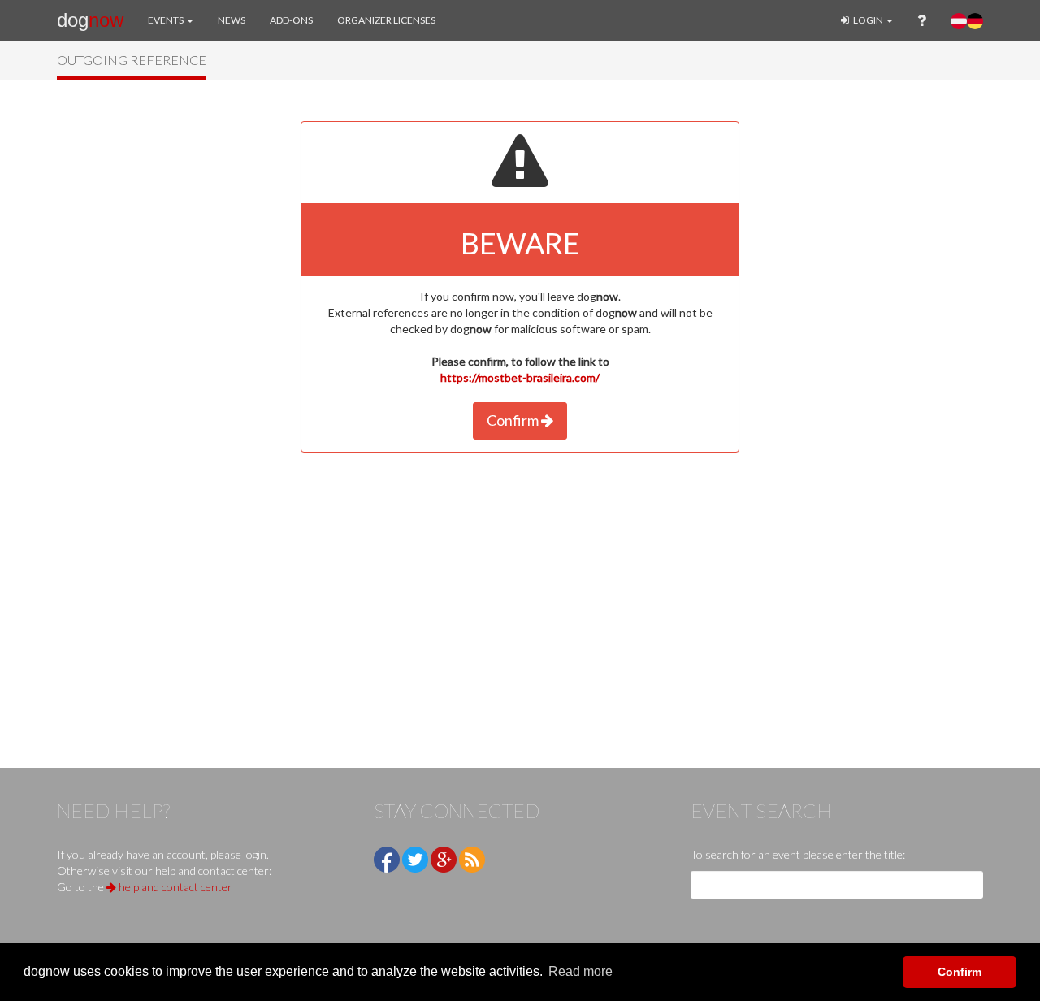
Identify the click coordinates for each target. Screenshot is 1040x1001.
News (231, 20)
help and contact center (174, 887)
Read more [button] (580, 971)
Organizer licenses (386, 20)
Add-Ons (291, 20)
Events (166, 20)
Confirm (514, 420)
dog (90, 20)
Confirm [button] (960, 971)
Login (868, 20)
